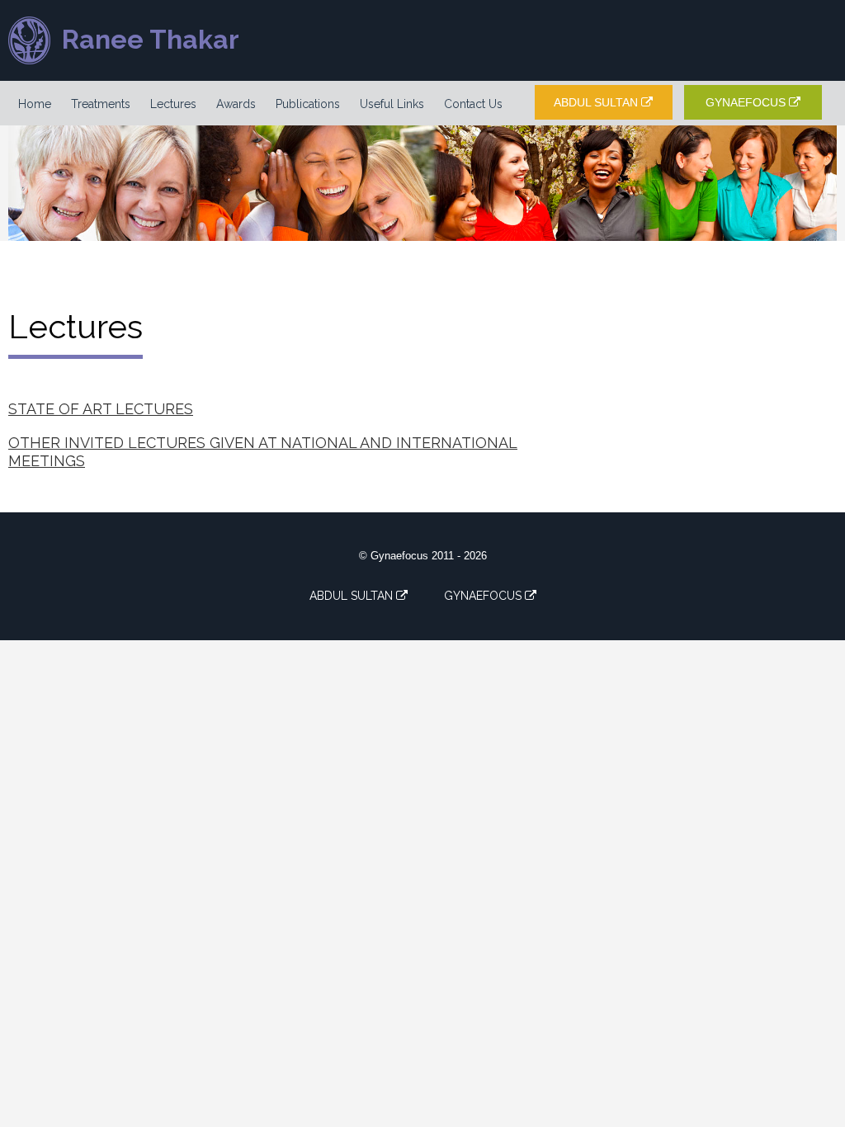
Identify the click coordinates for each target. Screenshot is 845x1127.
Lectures (173, 104)
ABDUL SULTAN (597, 102)
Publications (308, 104)
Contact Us (473, 104)
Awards (236, 104)
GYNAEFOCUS (747, 102)
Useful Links (392, 104)
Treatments (100, 104)
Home (34, 104)
